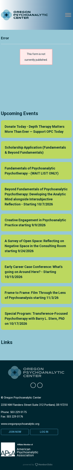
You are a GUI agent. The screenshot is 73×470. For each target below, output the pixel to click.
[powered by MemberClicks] (36, 465)
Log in (44, 431)
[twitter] (39, 385)
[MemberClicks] (24, 14)
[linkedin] (33, 385)
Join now (15, 431)
